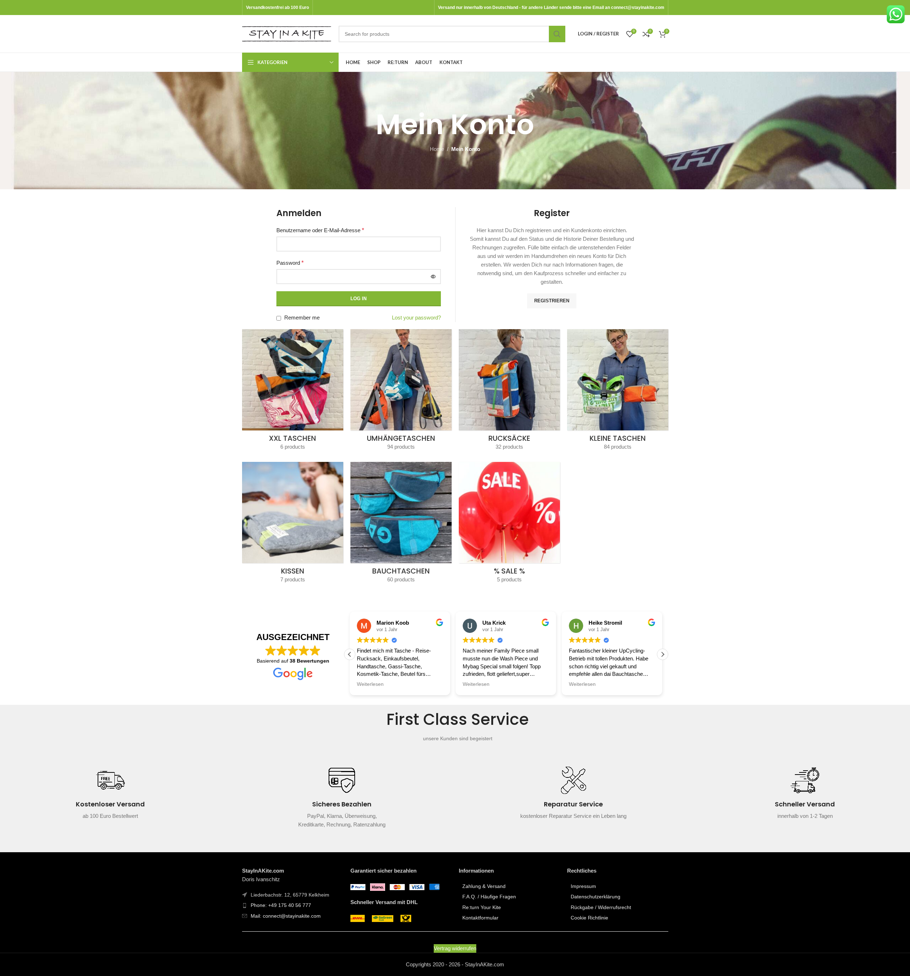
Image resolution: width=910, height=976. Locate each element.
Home (437, 149)
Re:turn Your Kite (481, 907)
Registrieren (551, 300)
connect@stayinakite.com (637, 7)
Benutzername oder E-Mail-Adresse (320, 230)
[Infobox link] (110, 797)
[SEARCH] (557, 34)
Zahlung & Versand (484, 886)
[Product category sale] (509, 524)
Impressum (583, 886)
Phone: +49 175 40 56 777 (281, 905)
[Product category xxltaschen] (292, 392)
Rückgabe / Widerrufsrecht (601, 907)
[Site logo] (286, 33)
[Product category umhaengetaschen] (401, 392)
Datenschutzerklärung (595, 896)
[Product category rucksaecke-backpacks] (509, 392)
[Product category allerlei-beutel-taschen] (617, 392)
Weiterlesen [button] (370, 684)
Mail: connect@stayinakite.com (286, 916)
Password (290, 263)
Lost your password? (416, 317)
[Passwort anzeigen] (433, 276)
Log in (358, 298)
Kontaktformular (480, 918)
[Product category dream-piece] (292, 524)
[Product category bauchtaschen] (401, 524)
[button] (662, 654)
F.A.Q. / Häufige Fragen (489, 896)
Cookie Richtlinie (589, 918)
